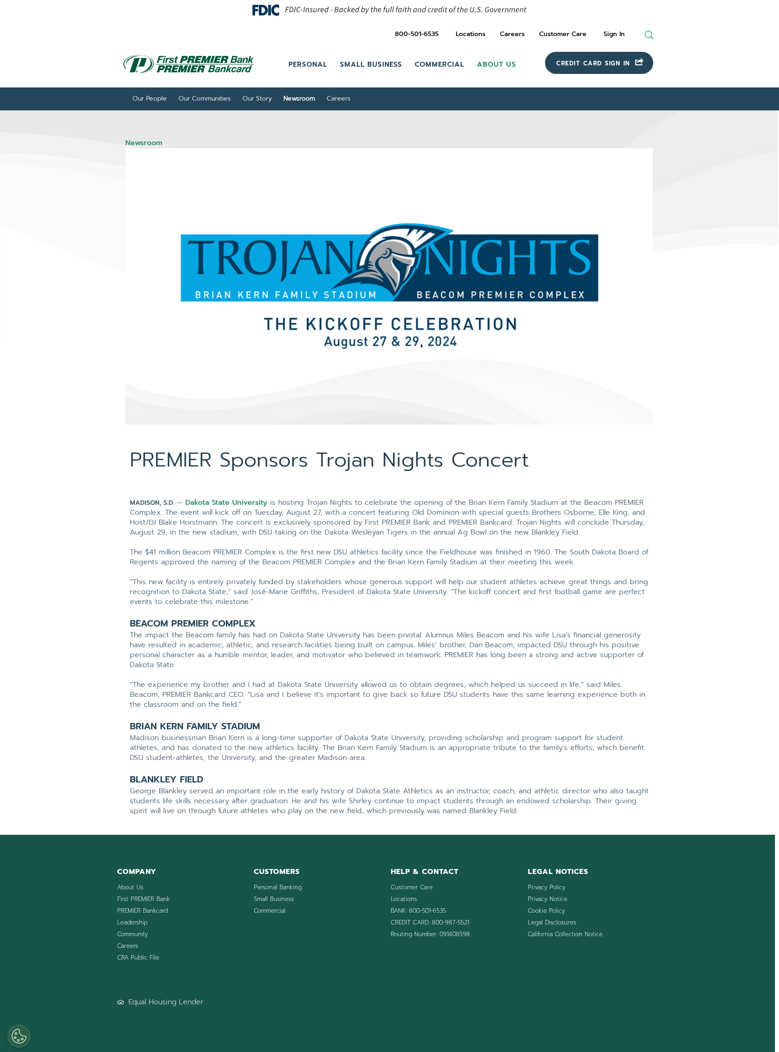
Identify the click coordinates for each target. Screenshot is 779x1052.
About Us (496, 64)
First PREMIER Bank (143, 899)
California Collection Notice (565, 934)
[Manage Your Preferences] (19, 1036)
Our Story (257, 98)
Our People (150, 98)
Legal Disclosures (552, 922)
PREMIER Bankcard (142, 910)
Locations (471, 34)
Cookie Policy (546, 910)
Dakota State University (226, 502)
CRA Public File (138, 957)
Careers (512, 34)
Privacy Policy (546, 887)
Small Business (371, 64)
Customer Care (563, 34)
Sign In (614, 34)
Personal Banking (278, 887)
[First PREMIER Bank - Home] (196, 75)
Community (132, 934)
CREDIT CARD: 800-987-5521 (430, 922)
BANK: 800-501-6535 (418, 910)
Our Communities (205, 98)
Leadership (132, 922)
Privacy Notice (548, 899)
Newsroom (299, 98)
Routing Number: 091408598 (430, 934)
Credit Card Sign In (594, 63)
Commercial (439, 64)
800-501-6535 (417, 34)
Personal (308, 64)
